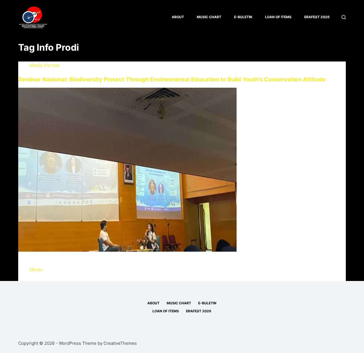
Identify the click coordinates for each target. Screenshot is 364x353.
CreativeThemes (120, 343)
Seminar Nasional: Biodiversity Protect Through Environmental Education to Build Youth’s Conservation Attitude (172, 79)
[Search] (344, 17)
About (178, 17)
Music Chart (209, 17)
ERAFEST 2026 (317, 17)
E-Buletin (243, 17)
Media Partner (45, 65)
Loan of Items (278, 17)
